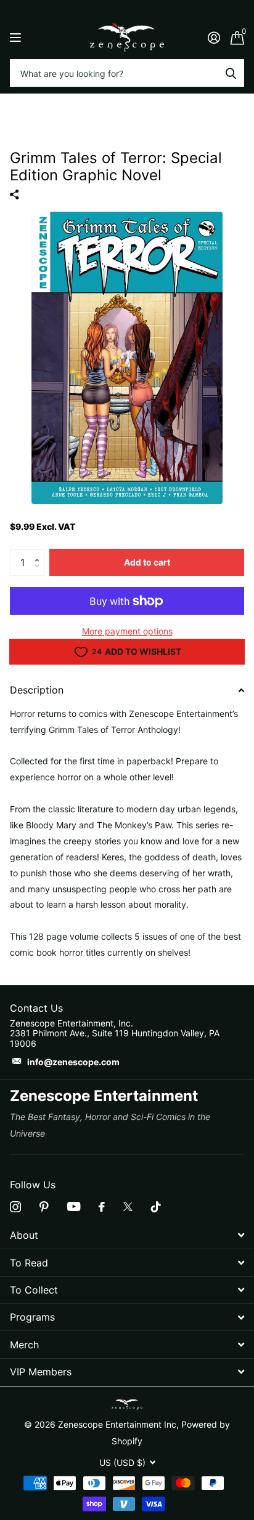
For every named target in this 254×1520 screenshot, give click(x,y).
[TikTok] (156, 1206)
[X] (128, 1206)
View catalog (17, 37)
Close (127, 1235)
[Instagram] (15, 1206)
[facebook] (102, 1207)
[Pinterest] (44, 1206)
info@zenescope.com (73, 1062)
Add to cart (147, 562)
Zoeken (230, 73)
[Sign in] (213, 37)
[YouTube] (73, 1206)
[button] (40, 552)
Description (36, 690)
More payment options (127, 631)
